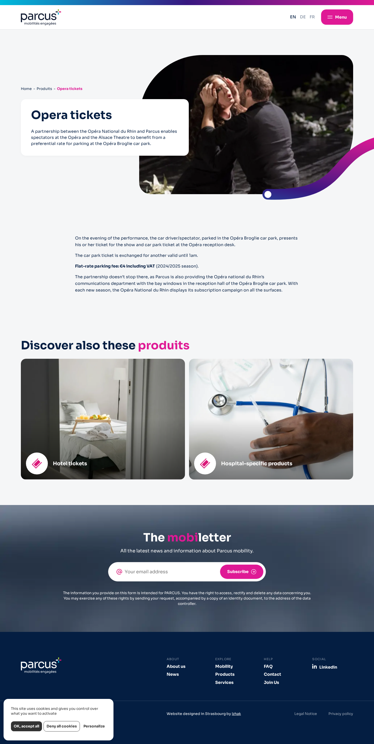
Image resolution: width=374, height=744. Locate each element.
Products (225, 674)
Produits (44, 88)
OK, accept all (26, 726)
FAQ (268, 666)
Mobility (224, 666)
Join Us (271, 682)
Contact (272, 674)
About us (176, 666)
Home (26, 88)
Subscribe (238, 571)
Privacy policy (340, 713)
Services (224, 682)
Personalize (94, 726)
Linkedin (328, 667)
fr (312, 17)
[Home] (41, 17)
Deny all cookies (62, 726)
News (173, 674)
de (303, 17)
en (293, 17)
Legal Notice (305, 713)
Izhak (236, 713)
